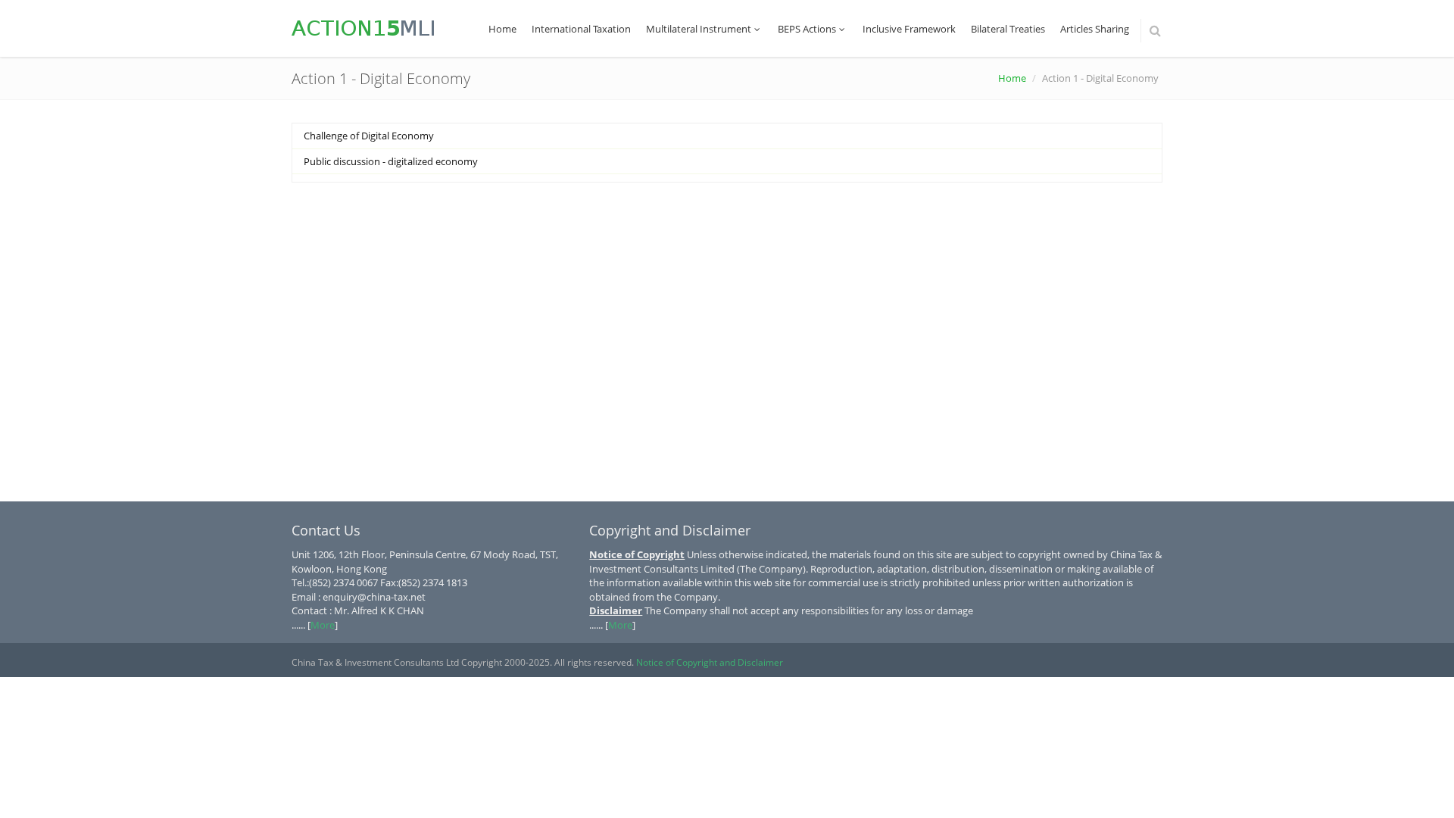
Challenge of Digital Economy (369, 135)
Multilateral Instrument (698, 29)
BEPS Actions (807, 29)
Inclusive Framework (909, 29)
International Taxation (581, 29)
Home (502, 29)
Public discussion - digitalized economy (391, 161)
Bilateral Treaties (1008, 29)
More (322, 625)
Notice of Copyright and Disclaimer (709, 662)
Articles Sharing (1094, 29)
